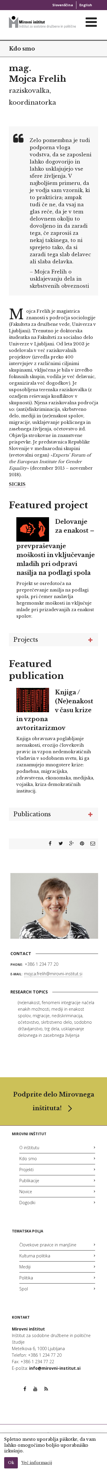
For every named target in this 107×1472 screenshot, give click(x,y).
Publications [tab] (32, 814)
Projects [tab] (25, 639)
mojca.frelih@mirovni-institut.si (53, 973)
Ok (11, 1462)
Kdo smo (22, 48)
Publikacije (29, 1180)
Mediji (25, 1267)
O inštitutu (29, 1147)
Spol (23, 1289)
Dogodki (27, 1202)
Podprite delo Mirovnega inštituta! (53, 1101)
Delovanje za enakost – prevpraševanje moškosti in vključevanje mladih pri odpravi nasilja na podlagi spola (55, 547)
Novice (25, 1191)
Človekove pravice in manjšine (47, 1245)
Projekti (26, 1169)
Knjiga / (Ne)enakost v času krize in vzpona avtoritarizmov (54, 710)
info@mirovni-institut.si (55, 1368)
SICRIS (17, 484)
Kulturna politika (34, 1256)
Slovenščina (62, 5)
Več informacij (36, 1462)
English (85, 5)
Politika (26, 1278)
